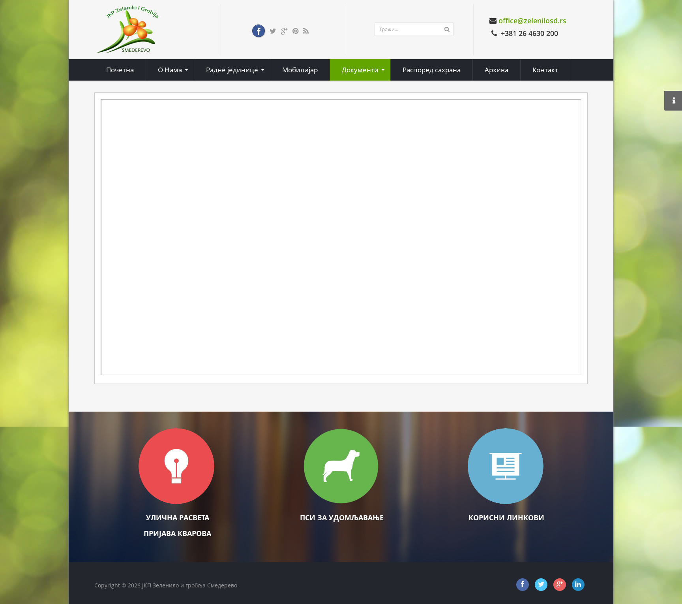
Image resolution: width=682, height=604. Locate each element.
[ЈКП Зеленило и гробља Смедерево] (127, 29)
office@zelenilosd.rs (532, 20)
